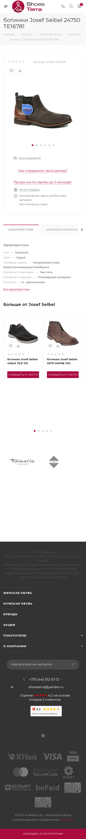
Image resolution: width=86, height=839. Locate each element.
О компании (15, 646)
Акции (9, 624)
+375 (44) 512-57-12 (44, 679)
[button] (32, 145)
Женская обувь (17, 593)
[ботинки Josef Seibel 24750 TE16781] (43, 111)
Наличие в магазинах (63, 229)
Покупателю (15, 635)
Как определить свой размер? (43, 171)
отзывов (35, 700)
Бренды (10, 614)
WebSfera (66, 819)
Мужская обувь (17, 603)
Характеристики (21, 229)
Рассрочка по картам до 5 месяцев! (43, 182)
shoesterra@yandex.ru (46, 687)
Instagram (43, 735)
